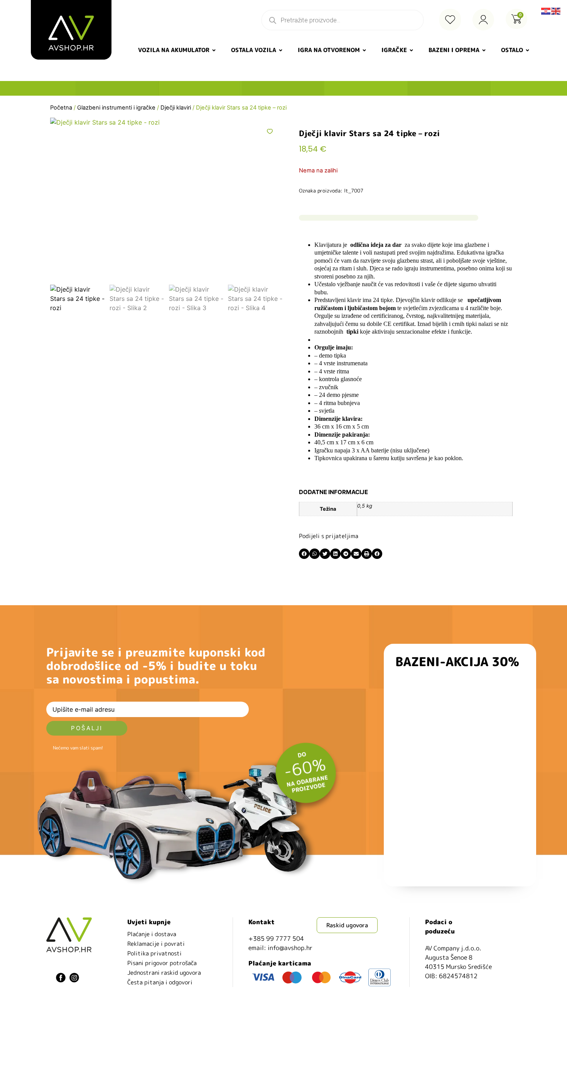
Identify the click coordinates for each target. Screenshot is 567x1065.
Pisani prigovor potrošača (162, 963)
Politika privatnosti (154, 953)
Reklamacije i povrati (156, 944)
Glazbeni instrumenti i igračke (116, 107)
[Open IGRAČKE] (411, 50)
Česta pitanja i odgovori (159, 982)
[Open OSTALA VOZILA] (280, 50)
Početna (61, 107)
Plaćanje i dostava (151, 934)
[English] (556, 10)
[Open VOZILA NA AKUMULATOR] (213, 50)
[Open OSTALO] (527, 50)
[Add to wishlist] (269, 131)
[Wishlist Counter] (450, 19)
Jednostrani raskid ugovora (164, 973)
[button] (304, 554)
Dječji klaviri (175, 107)
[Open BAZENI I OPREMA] (483, 50)
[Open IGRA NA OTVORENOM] (364, 50)
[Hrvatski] (546, 10)
